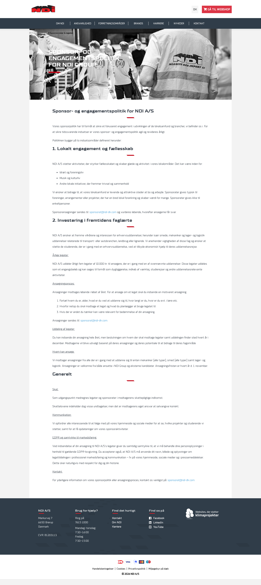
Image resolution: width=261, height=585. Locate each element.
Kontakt (199, 23)
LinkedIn (158, 522)
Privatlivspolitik (136, 568)
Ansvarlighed (82, 23)
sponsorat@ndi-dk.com (102, 212)
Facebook (158, 518)
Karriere (158, 23)
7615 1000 (81, 522)
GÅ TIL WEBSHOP (218, 9)
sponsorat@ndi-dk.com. (94, 320)
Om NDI (60, 23)
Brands (138, 23)
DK (195, 9)
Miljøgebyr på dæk (158, 568)
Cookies (121, 568)
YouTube (158, 527)
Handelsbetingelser (103, 568)
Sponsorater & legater (61, 33)
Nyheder (179, 23)
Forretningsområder (111, 23)
